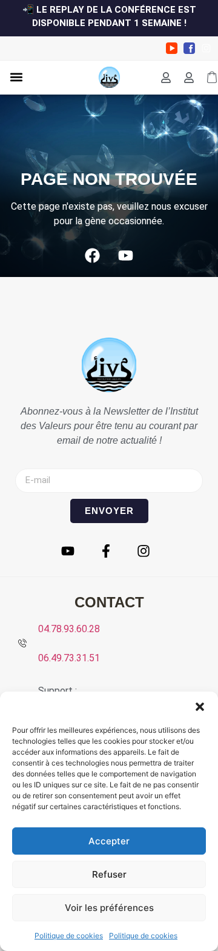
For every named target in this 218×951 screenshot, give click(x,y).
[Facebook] (93, 256)
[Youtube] (126, 256)
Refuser (109, 874)
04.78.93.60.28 (69, 629)
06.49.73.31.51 (69, 658)
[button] (200, 707)
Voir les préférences (109, 907)
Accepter (109, 841)
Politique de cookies (69, 935)
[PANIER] (212, 77)
